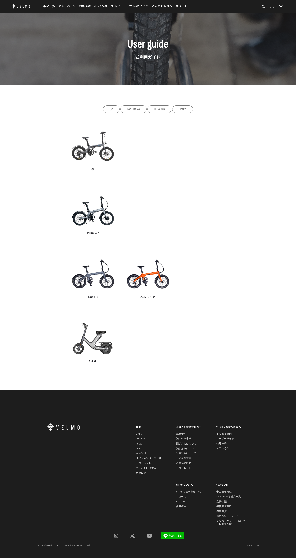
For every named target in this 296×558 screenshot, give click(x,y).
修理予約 (221, 443)
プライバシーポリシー (48, 545)
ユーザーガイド (225, 438)
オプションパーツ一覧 (148, 458)
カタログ (141, 473)
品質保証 (221, 501)
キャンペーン (67, 6)
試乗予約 (85, 6)
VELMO (256, 545)
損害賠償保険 (224, 506)
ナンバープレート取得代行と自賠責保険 (231, 523)
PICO (138, 448)
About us (180, 501)
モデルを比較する (146, 468)
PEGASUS (159, 109)
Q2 (111, 109)
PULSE (139, 443)
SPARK (182, 109)
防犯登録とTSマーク (227, 516)
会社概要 (181, 506)
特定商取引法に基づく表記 (78, 545)
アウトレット (143, 463)
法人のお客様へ (162, 6)
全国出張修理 (224, 492)
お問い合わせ (183, 463)
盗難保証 (221, 511)
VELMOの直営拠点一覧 (188, 492)
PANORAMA (133, 109)
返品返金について (186, 453)
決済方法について (186, 448)
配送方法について (186, 443)
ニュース (181, 496)
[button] (263, 6)
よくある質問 (183, 458)
